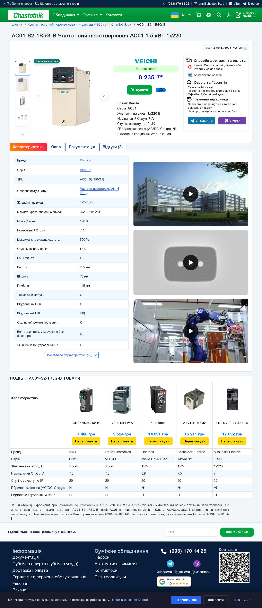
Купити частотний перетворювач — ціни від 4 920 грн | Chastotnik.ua (79, 24)
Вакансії (20, 590)
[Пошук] (219, 15)
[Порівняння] (208, 15)
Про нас (90, 15)
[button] (22, 68)
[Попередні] (22, 57)
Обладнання (64, 15)
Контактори (106, 570)
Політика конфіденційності (129, 599)
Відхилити (216, 599)
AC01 (84, 169)
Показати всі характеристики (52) (69, 355)
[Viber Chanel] (197, 564)
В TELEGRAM (204, 120)
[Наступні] (22, 135)
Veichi (84, 160)
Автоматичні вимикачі (116, 563)
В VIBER (235, 120)
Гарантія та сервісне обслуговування (49, 576)
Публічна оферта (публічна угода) (45, 563)
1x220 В (85, 202)
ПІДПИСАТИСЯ (237, 532)
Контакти (113, 15)
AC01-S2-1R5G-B (224, 48)
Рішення (20, 583)
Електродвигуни (110, 576)
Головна (16, 24)
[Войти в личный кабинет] (229, 15)
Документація (25, 557)
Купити (142, 90)
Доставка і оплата (30, 570)
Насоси (102, 557)
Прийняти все (186, 599)
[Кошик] (198, 15)
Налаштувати (242, 599)
